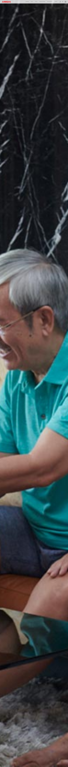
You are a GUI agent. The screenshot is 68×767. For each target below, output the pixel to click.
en (62, 1)
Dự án (32, 1)
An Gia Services (49, 1)
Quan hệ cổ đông (42, 1)
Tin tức (36, 1)
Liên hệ (56, 1)
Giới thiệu (27, 1)
